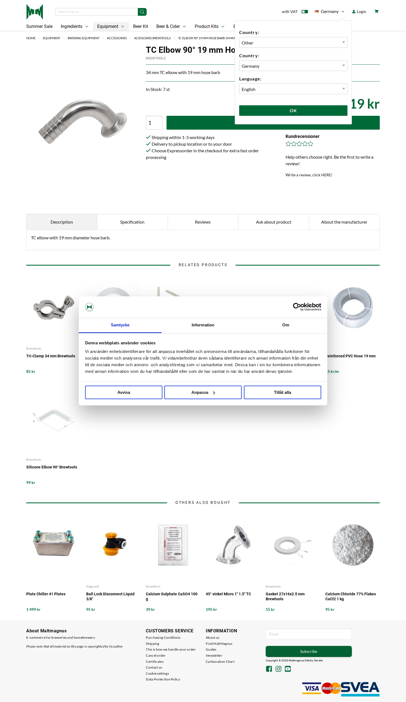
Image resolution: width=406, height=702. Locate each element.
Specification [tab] (132, 221)
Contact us (154, 667)
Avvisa (123, 392)
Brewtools (155, 58)
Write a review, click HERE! (309, 174)
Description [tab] (62, 221)
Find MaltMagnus (219, 643)
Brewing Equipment (83, 38)
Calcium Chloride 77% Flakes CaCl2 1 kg (350, 596)
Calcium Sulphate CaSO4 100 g (171, 596)
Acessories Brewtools (152, 38)
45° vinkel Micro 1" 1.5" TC (228, 594)
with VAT (289, 11)
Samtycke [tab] (120, 325)
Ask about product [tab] (273, 221)
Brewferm (153, 586)
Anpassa (199, 392)
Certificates (155, 661)
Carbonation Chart (220, 661)
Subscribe (308, 651)
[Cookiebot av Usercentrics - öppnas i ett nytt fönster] (297, 307)
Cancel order (156, 655)
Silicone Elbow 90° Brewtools (51, 467)
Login (361, 11)
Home (30, 38)
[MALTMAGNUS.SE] (34, 11)
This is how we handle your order (171, 649)
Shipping (152, 643)
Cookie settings (157, 673)
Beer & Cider (168, 26)
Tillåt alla (282, 392)
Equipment (108, 26)
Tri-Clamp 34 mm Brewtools (50, 356)
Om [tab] (285, 325)
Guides (211, 649)
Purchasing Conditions (163, 637)
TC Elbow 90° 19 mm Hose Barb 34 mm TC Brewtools (218, 38)
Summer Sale (39, 26)
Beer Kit (140, 26)
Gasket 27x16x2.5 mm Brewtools (285, 596)
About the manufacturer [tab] (344, 221)
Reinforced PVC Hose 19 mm (350, 356)
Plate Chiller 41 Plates (45, 594)
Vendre (318, 660)
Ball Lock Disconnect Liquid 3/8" (110, 596)
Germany (327, 12)
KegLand (92, 586)
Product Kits (207, 26)
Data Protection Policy (163, 679)
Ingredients (72, 26)
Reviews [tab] (203, 221)
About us (212, 637)
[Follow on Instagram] (278, 669)
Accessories (117, 38)
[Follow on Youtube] (287, 669)
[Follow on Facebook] (269, 669)
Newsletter (214, 655)
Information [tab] (203, 325)
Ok (293, 110)
